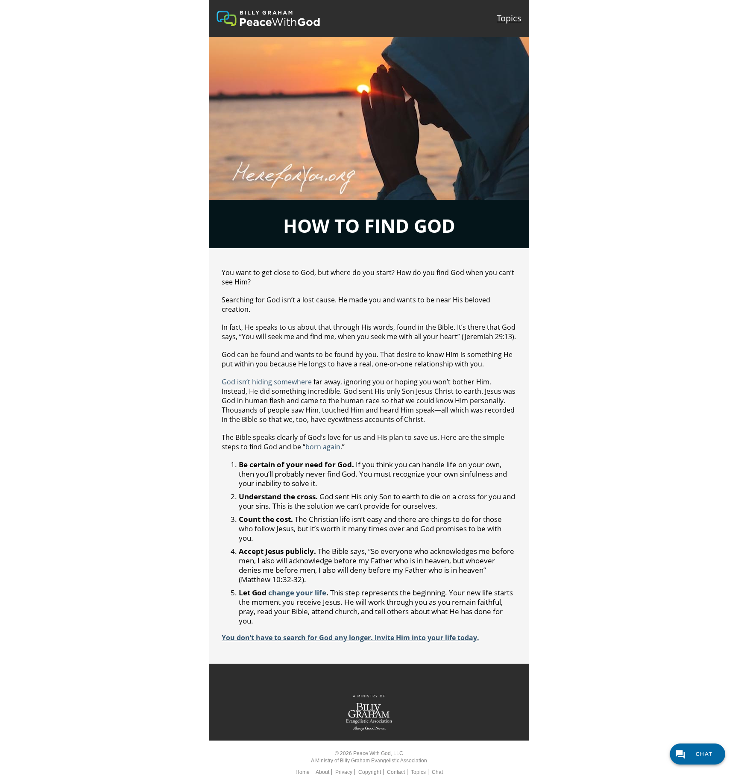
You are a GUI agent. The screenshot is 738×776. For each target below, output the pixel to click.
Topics (509, 18)
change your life (297, 592)
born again (322, 446)
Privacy (343, 772)
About (322, 772)
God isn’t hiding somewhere (267, 382)
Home (303, 772)
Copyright (369, 772)
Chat (437, 772)
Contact (396, 772)
